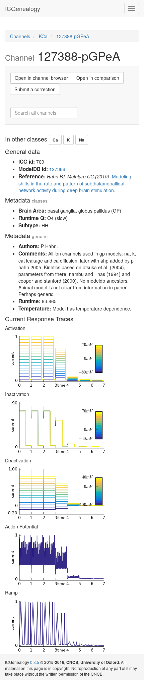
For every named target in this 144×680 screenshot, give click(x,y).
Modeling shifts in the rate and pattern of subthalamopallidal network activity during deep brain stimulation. (74, 183)
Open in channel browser (41, 77)
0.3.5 (34, 662)
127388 (57, 169)
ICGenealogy (22, 8)
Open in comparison (97, 77)
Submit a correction (35, 89)
